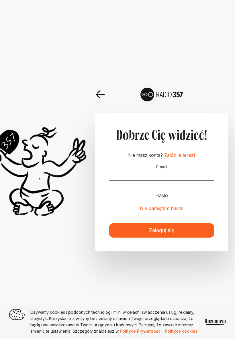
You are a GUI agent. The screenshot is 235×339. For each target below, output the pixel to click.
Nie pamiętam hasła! (161, 208)
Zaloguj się (161, 230)
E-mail (161, 167)
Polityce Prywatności (141, 331)
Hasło (161, 195)
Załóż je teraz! (179, 155)
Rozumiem (215, 322)
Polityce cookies (181, 331)
